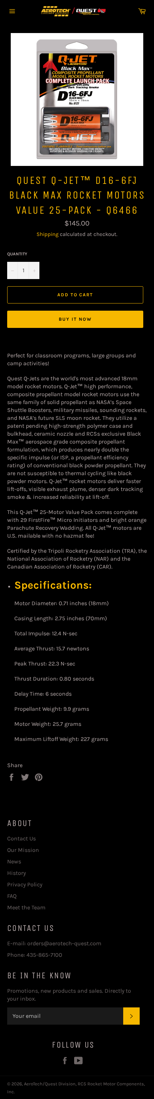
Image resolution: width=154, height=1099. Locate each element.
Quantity (17, 253)
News (14, 861)
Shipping (47, 234)
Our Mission (23, 850)
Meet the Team (26, 907)
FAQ (11, 895)
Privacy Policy (24, 884)
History (16, 873)
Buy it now (75, 319)
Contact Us (21, 838)
